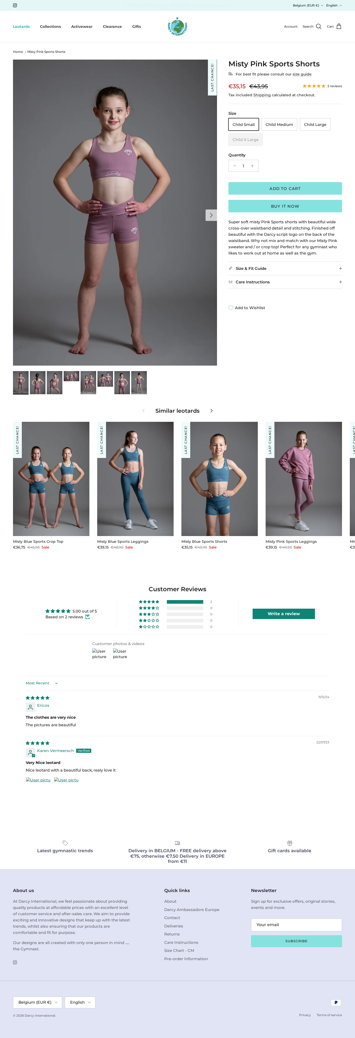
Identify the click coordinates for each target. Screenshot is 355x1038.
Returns (172, 934)
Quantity (237, 154)
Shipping (262, 95)
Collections (50, 26)
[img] (37, 697)
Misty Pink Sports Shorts (46, 52)
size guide (302, 74)
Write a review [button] (284, 613)
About (170, 901)
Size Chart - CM (179, 950)
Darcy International (40, 1015)
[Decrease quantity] (233, 165)
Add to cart (285, 188)
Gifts (136, 26)
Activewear (82, 26)
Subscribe (296, 941)
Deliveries (173, 926)
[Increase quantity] (253, 165)
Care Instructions (181, 942)
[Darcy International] (177, 26)
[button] (149, 602)
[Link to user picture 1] (38, 789)
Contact (172, 917)
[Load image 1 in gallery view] (115, 213)
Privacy (305, 1015)
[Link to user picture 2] (66, 789)
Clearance (112, 26)
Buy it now (285, 206)
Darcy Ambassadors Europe (191, 909)
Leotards (21, 26)
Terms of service (329, 1015)
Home (18, 52)
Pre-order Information (186, 958)
